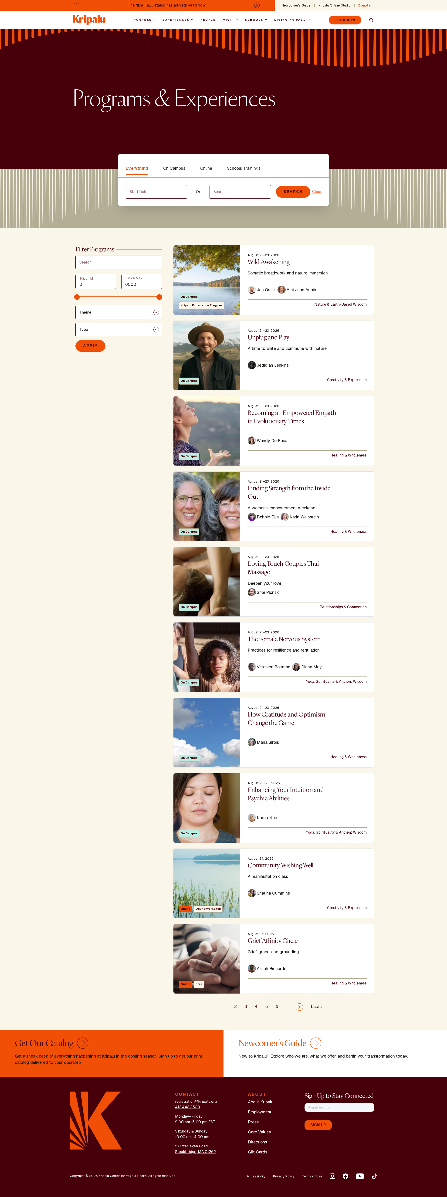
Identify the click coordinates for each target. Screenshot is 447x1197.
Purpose (143, 20)
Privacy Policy (284, 1176)
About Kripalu (260, 1102)
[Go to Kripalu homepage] (96, 1120)
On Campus (174, 168)
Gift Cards (257, 1152)
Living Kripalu (290, 20)
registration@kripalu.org (196, 1101)
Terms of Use (312, 1176)
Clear (317, 191)
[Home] (89, 17)
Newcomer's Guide (296, 5)
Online (206, 168)
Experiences (176, 20)
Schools (254, 20)
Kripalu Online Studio (334, 5)
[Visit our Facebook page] (345, 1176)
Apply (90, 345)
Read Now (197, 5)
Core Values (259, 1132)
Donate (364, 5)
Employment (259, 1112)
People (208, 20)
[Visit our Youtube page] (360, 1176)
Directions (257, 1142)
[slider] (77, 297)
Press (253, 1122)
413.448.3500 (187, 1107)
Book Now (345, 20)
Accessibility (256, 1176)
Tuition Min (87, 278)
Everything (137, 168)
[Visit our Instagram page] (332, 1176)
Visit (228, 20)
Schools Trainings (244, 168)
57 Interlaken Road (191, 1146)
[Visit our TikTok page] (374, 1176)
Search (369, 20)
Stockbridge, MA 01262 (195, 1151)
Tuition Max (133, 278)
